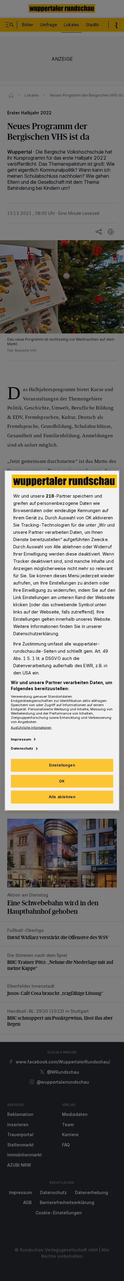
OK (62, 781)
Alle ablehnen (62, 797)
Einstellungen (62, 765)
